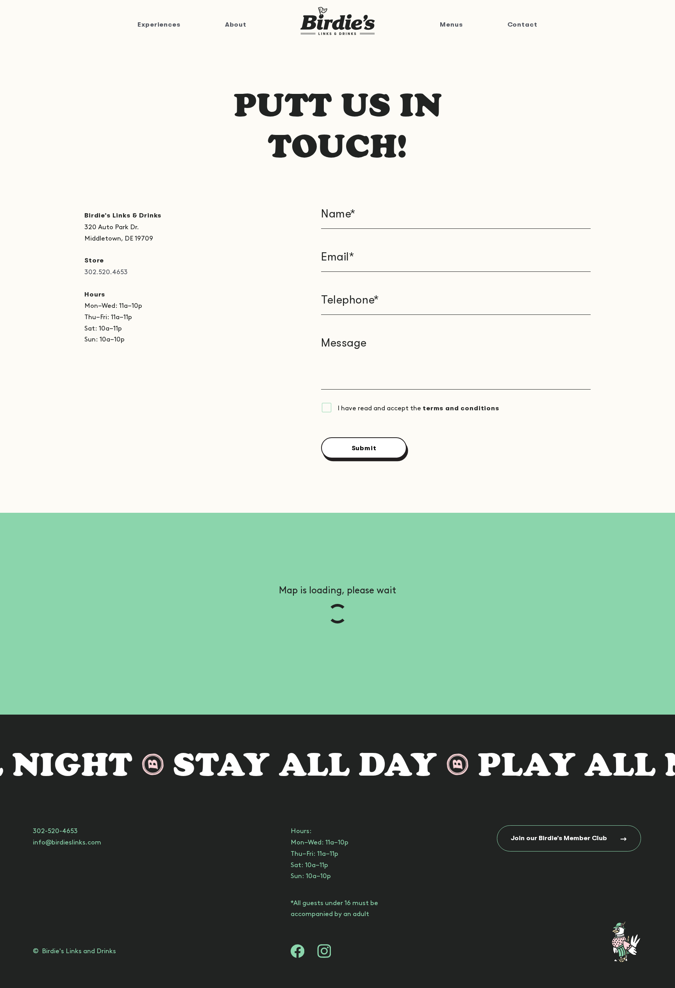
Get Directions (461, 671)
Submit (364, 448)
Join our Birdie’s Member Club (559, 838)
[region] (337, 614)
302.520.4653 (106, 272)
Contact (522, 24)
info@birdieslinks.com (67, 842)
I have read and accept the (418, 408)
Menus (451, 24)
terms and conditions (461, 408)
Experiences (159, 24)
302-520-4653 (55, 831)
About (235, 24)
